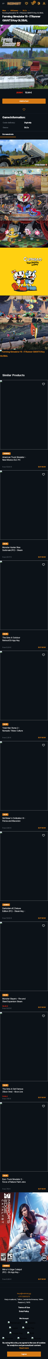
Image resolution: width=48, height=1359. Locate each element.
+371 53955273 (24, 1296)
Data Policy (24, 1311)
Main (4, 10)
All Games (14, 10)
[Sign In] (44, 3)
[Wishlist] (26, 3)
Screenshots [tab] (8, 134)
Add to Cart (23, 101)
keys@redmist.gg (24, 1293)
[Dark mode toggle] (38, 3)
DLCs (25, 10)
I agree (24, 1354)
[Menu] (3, 3)
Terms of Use (24, 1307)
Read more (24, 1348)
